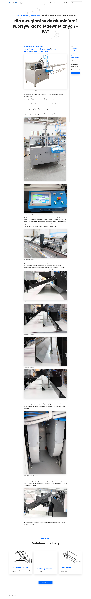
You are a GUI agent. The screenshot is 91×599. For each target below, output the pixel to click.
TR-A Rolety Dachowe (20, 567)
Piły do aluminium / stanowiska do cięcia (33, 46)
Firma (55, 2)
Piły (71, 55)
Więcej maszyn (45, 582)
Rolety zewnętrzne (75, 57)
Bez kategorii (74, 48)
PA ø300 (42, 49)
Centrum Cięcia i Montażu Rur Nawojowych (34, 48)
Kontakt (66, 2)
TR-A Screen (66, 567)
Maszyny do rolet (75, 53)
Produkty (49, 2)
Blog (60, 2)
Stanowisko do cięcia (38, 51)
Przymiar (46, 51)
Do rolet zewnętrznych (76, 50)
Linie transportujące (44, 569)
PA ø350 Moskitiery (49, 49)
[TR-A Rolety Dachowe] (20, 557)
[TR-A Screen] (70, 557)
